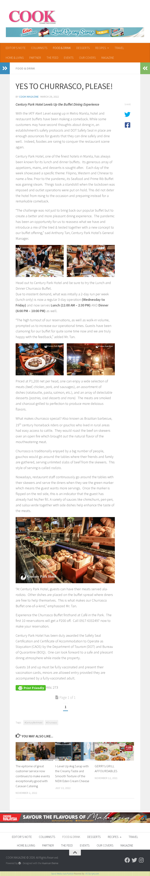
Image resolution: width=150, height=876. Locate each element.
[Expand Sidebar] (5, 68)
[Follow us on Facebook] (127, 860)
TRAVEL (119, 48)
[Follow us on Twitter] (134, 860)
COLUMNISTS (39, 48)
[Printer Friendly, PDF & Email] (31, 687)
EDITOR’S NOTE (16, 48)
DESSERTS (83, 48)
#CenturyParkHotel (33, 722)
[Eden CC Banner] (75, 32)
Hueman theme (50, 863)
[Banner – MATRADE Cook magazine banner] (75, 822)
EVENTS (69, 58)
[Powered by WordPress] (19, 863)
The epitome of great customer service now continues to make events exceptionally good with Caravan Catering (33, 776)
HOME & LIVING (15, 58)
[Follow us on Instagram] (141, 860)
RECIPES (100, 48)
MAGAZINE (107, 58)
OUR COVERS (87, 58)
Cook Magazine (29, 96)
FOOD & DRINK (62, 48)
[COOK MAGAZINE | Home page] (32, 16)
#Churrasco (51, 722)
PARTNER (35, 58)
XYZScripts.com (92, 873)
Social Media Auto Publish (62, 873)
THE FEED (52, 58)
